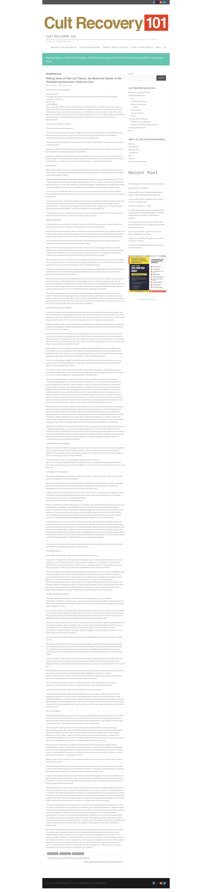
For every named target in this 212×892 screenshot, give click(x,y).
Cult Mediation (133, 147)
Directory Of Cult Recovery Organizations (145, 125)
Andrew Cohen (65, 854)
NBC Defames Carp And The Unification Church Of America (68, 858)
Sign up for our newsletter (137, 161)
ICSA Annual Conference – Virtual (139, 206)
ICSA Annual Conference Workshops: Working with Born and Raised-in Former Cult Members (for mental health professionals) (146, 224)
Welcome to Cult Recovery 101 (64, 47)
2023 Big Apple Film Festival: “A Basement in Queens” (146, 184)
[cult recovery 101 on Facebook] (153, 2)
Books (135, 107)
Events (159, 47)
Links (130, 156)
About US (131, 158)
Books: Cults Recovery (138, 104)
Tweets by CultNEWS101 (147, 300)
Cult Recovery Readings (139, 101)
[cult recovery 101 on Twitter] (157, 2)
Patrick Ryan (53, 85)
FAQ (132, 98)
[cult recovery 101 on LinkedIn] (164, 2)
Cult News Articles (137, 113)
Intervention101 (133, 150)
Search (130, 74)
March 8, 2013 (67, 85)
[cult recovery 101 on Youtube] (160, 2)
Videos (133, 116)
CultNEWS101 (133, 153)
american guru (53, 854)
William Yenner (78, 854)
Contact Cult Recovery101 (142, 47)
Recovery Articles (53, 74)
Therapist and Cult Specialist (115, 47)
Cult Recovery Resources (89, 47)
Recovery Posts (136, 110)
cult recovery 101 (61, 36)
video (53, 102)
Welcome (131, 144)
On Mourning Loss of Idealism (138, 188)
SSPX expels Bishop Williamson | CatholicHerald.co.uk (104, 862)
